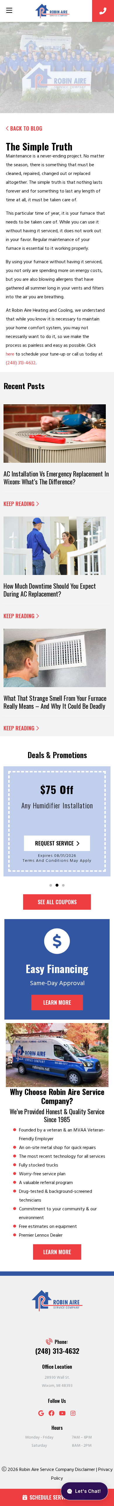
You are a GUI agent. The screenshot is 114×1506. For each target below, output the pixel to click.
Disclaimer (85, 1469)
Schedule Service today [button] (58, 1497)
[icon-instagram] (73, 1414)
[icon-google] (41, 1414)
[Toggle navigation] (9, 10)
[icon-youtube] (62, 1414)
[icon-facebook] (51, 1414)
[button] (50, 885)
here (10, 354)
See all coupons (57, 902)
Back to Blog (26, 128)
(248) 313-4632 (21, 363)
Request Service (54, 843)
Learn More (57, 1002)
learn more (57, 1252)
